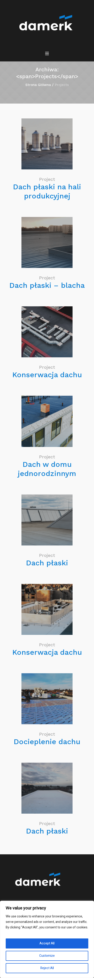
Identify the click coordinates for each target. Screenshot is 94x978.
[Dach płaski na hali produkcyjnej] (46, 143)
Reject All (47, 968)
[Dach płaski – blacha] (46, 242)
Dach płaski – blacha (47, 285)
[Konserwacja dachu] (46, 331)
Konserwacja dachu (47, 374)
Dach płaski (47, 562)
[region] (47, 939)
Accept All (47, 943)
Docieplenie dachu (47, 741)
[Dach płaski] (46, 519)
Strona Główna (38, 85)
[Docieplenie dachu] (46, 698)
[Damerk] (47, 24)
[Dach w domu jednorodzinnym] (46, 421)
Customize (47, 955)
